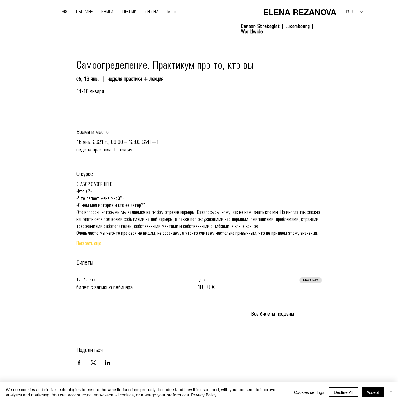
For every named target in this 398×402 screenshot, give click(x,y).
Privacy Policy (203, 395)
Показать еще (88, 243)
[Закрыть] (391, 392)
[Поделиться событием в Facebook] (79, 362)
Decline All (343, 392)
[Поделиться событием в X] (93, 362)
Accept (373, 392)
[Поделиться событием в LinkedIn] (107, 362)
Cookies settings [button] (309, 392)
